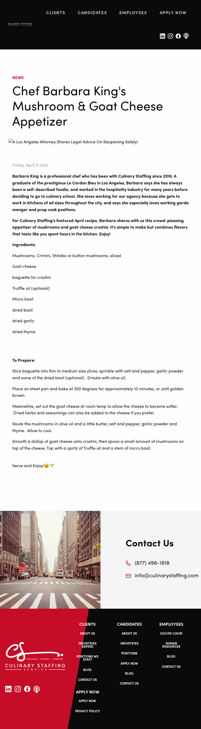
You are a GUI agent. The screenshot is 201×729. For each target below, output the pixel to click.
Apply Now (173, 12)
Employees (133, 12)
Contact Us (87, 679)
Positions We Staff (87, 658)
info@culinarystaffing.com (155, 575)
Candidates (92, 12)
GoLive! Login (171, 633)
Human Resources (171, 645)
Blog (87, 669)
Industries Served (88, 645)
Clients (55, 12)
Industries (129, 643)
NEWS (18, 77)
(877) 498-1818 (152, 562)
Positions (129, 653)
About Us (87, 633)
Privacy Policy (87, 711)
